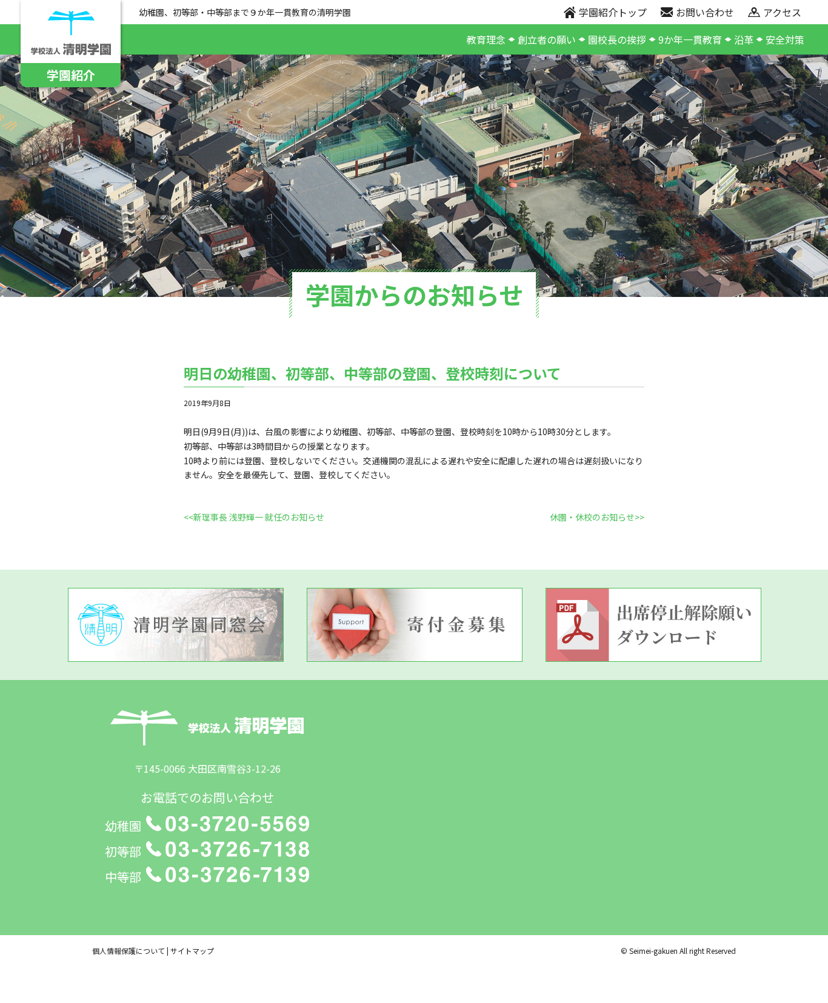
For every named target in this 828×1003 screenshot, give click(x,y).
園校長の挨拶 (617, 39)
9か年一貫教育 (690, 39)
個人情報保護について (128, 950)
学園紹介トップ (613, 12)
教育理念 (486, 39)
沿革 (743, 39)
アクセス (782, 12)
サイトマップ (192, 950)
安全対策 (785, 39)
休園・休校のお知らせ (592, 517)
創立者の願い (547, 39)
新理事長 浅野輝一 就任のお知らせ (258, 517)
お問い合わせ (705, 12)
